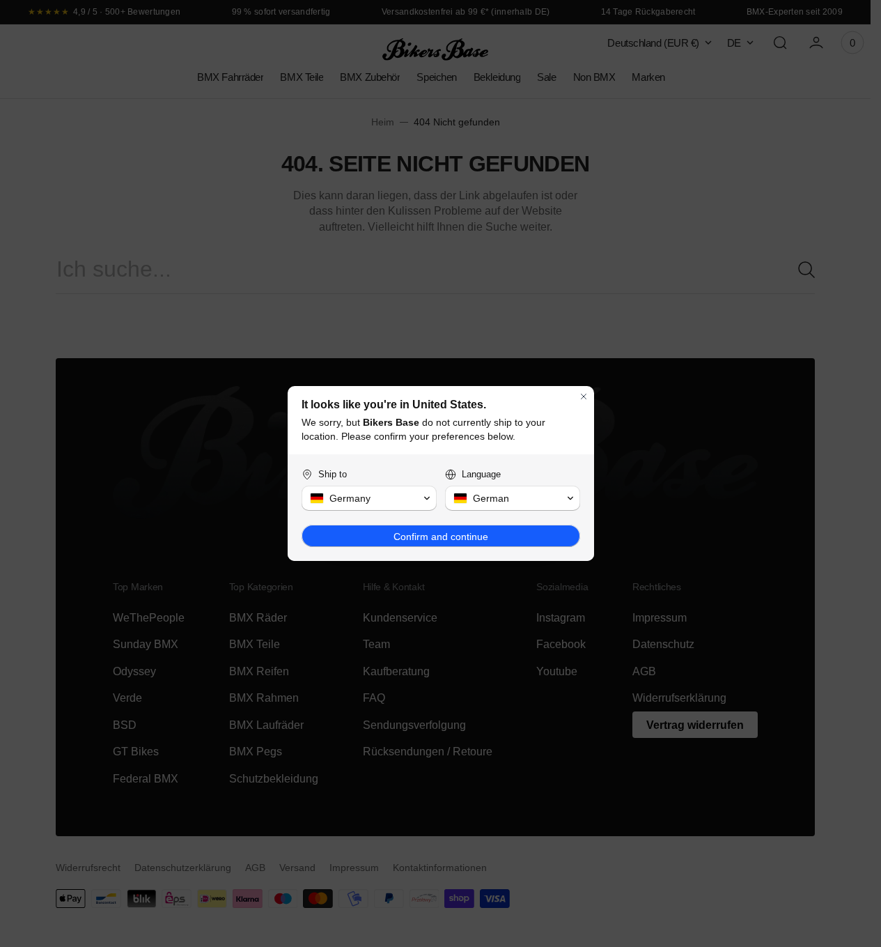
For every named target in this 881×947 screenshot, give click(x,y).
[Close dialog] (583, 396)
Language (481, 474)
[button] (369, 498)
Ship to (332, 474)
